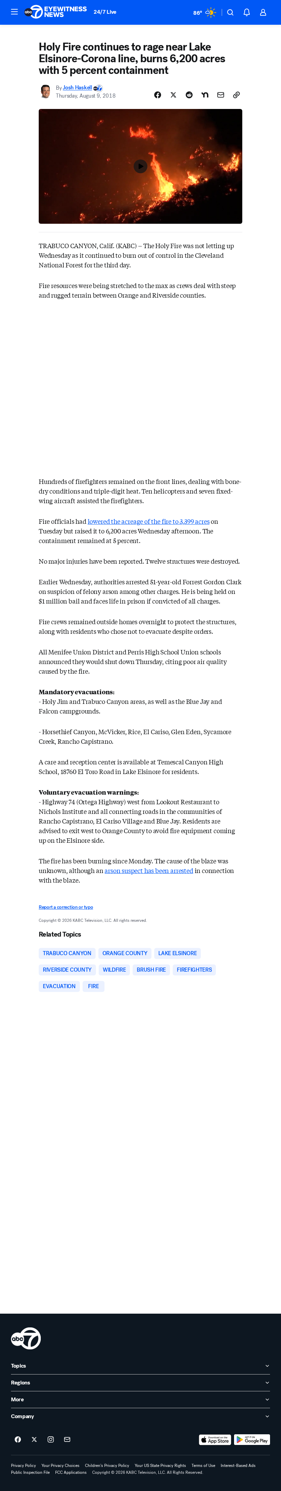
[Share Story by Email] (221, 95)
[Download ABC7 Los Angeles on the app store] (215, 1439)
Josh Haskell (77, 87)
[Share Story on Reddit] (189, 95)
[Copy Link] (236, 95)
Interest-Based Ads (238, 1466)
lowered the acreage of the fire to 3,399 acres (149, 521)
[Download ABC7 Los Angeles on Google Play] (252, 1439)
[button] (14, 12)
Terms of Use (203, 1466)
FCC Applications (71, 1472)
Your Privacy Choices (60, 1466)
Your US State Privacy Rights (160, 1466)
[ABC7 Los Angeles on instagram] (51, 1440)
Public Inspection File (30, 1472)
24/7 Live (105, 11)
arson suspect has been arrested (149, 870)
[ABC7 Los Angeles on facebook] (18, 1440)
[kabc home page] (26, 1338)
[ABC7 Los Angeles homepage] (55, 12)
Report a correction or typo (66, 907)
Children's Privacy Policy (107, 1466)
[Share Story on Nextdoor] (205, 95)
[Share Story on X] (173, 95)
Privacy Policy (23, 1466)
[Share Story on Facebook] (157, 95)
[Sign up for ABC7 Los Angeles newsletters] (67, 1440)
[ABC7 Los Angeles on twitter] (34, 1440)
